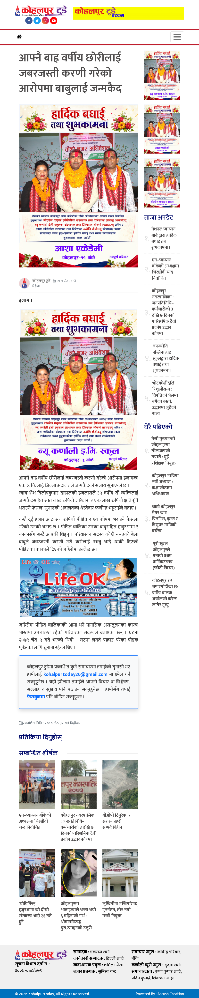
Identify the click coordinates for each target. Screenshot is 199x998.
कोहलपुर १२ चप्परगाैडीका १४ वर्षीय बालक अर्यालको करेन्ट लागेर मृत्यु (165, 593)
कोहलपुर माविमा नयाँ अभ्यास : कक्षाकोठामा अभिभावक (165, 485)
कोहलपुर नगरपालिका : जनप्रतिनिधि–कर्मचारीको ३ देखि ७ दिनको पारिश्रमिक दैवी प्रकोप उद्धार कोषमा (78, 827)
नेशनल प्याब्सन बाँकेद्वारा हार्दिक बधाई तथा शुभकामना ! (164, 238)
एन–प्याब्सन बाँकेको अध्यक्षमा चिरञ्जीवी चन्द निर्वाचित (35, 821)
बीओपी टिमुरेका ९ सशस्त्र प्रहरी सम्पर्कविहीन (116, 821)
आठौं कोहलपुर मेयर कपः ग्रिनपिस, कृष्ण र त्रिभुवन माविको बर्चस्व (165, 519)
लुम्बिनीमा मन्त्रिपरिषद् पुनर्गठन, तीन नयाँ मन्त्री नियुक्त (119, 910)
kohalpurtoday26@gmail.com (75, 674)
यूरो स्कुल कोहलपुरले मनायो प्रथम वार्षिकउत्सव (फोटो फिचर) (164, 556)
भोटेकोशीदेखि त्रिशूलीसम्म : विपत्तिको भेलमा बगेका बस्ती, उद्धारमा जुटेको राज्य (165, 398)
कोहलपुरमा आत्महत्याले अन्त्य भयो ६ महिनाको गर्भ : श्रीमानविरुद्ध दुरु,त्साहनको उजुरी (78, 916)
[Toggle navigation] (177, 36)
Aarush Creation (171, 994)
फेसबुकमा (36, 697)
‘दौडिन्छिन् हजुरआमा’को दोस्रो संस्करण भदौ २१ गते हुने (35, 913)
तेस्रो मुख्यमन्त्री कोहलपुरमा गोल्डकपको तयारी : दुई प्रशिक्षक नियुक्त (163, 451)
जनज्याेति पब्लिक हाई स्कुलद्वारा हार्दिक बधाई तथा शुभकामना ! (166, 358)
